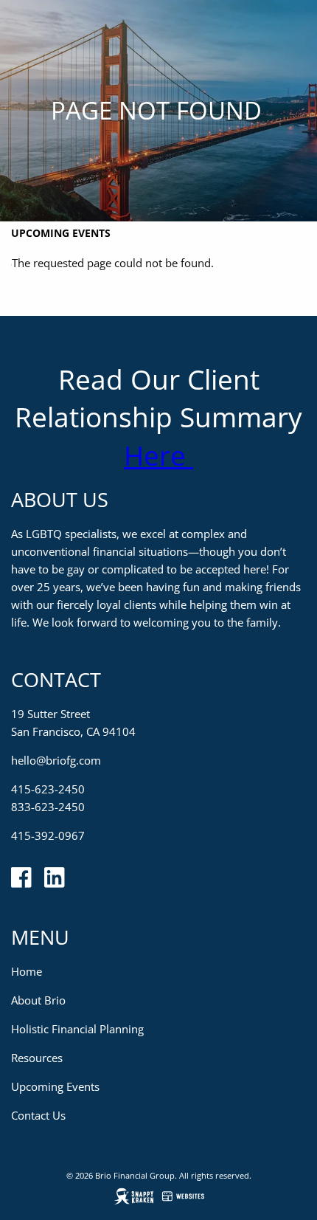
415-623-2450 (48, 789)
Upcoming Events (61, 233)
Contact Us (38, 1115)
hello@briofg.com (56, 760)
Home (26, 971)
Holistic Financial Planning (77, 1028)
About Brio (38, 1000)
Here (158, 455)
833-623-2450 (48, 806)
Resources (37, 1057)
